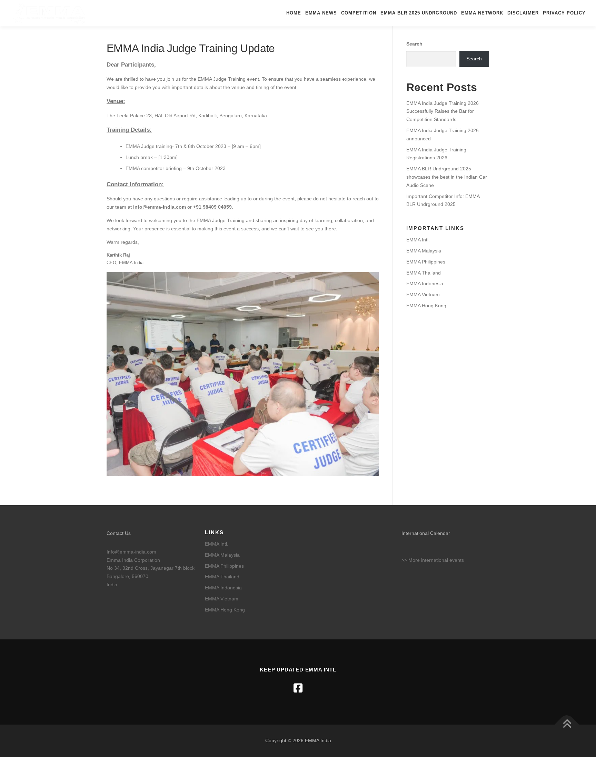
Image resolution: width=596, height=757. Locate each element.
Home (293, 13)
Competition (358, 13)
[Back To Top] (567, 725)
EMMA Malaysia (423, 250)
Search (414, 44)
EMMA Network (482, 13)
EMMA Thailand (423, 273)
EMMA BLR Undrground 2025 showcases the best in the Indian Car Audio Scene (446, 177)
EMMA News (321, 13)
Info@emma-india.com (131, 552)
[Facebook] (298, 688)
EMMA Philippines (425, 262)
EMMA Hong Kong (426, 305)
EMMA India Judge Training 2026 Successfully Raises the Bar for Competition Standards (442, 111)
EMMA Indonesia (424, 283)
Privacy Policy (564, 13)
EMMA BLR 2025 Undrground (418, 13)
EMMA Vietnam (423, 294)
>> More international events (432, 560)
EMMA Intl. (418, 239)
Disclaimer (523, 13)
